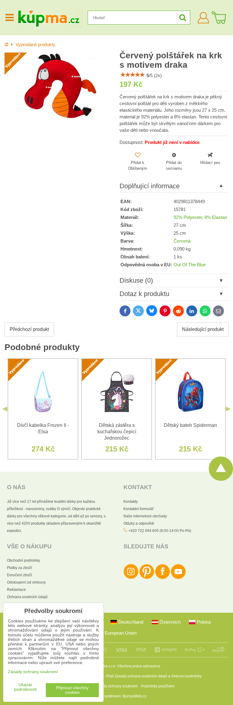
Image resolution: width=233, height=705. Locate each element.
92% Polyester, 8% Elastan (200, 217)
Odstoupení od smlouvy (26, 582)
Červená (182, 241)
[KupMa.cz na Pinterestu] (146, 578)
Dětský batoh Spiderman (190, 425)
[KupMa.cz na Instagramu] (130, 578)
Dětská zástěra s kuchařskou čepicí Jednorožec (116, 432)
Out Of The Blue (190, 264)
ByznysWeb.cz (135, 696)
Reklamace (16, 590)
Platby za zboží (19, 568)
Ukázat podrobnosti (25, 687)
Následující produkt (203, 329)
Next (228, 409)
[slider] (132, 74)
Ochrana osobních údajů (27, 597)
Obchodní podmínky (23, 560)
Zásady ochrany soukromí (116, 686)
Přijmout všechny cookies (72, 690)
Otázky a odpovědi (138, 523)
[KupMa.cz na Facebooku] (162, 578)
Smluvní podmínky (186, 676)
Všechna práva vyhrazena (138, 666)
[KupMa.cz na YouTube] (178, 578)
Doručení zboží (19, 575)
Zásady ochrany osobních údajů (140, 676)
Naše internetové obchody (145, 516)
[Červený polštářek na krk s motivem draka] (59, 86)
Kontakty (130, 501)
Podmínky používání (157, 686)
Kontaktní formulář (138, 509)
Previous (5, 409)
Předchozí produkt (29, 329)
